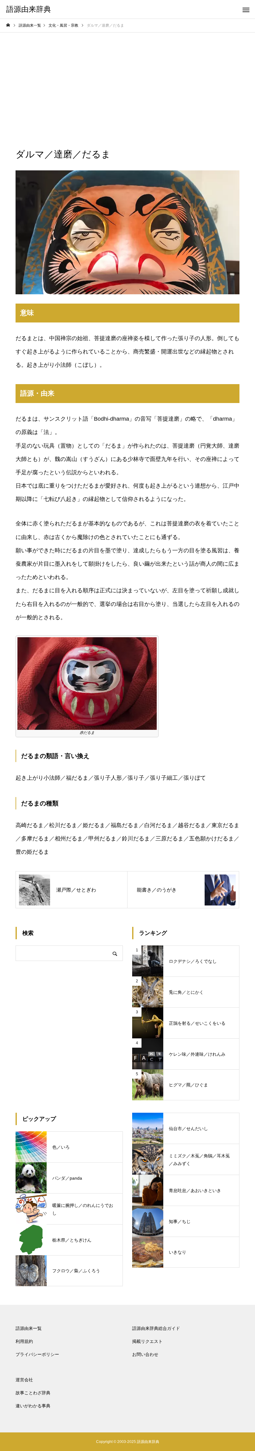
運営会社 (24, 1379)
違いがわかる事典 (33, 1405)
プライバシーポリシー (37, 1354)
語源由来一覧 (29, 1328)
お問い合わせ (145, 1354)
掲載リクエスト (147, 1341)
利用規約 (24, 1341)
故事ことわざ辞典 (33, 1392)
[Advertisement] (127, 79)
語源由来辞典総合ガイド (156, 1328)
